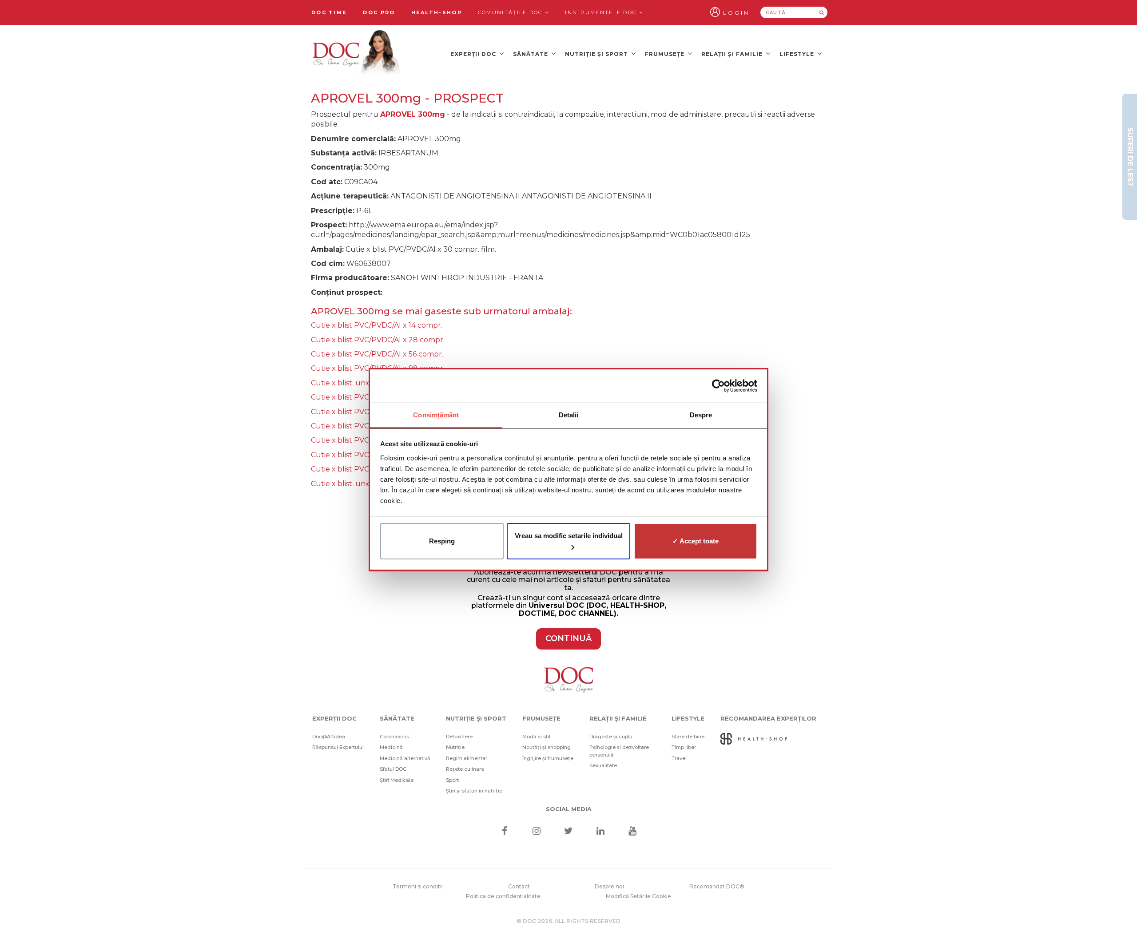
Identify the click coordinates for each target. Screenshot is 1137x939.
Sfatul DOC (393, 769)
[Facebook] (504, 832)
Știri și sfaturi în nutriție (474, 791)
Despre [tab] (701, 415)
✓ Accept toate (695, 541)
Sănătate (531, 54)
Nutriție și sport (597, 54)
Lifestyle (797, 54)
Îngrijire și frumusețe (547, 758)
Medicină (391, 747)
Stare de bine (688, 736)
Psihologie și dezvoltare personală (619, 751)
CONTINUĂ (568, 638)
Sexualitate (603, 765)
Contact (519, 886)
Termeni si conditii (418, 886)
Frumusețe (665, 54)
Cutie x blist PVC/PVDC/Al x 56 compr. (377, 354)
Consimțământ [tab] (436, 415)
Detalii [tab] (569, 415)
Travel (679, 758)
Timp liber (684, 747)
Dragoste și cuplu (610, 736)
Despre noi (609, 886)
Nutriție (455, 747)
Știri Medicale (396, 780)
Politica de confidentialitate (503, 896)
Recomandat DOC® (716, 886)
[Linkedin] (601, 832)
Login (736, 12)
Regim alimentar (466, 758)
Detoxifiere (459, 736)
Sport (452, 780)
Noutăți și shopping (546, 747)
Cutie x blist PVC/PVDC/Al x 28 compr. (378, 340)
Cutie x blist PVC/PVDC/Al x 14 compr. (376, 325)
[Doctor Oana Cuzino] (356, 54)
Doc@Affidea (328, 736)
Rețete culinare (465, 769)
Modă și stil (536, 736)
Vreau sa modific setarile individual (569, 535)
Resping (442, 541)
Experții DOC (474, 54)
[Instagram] (536, 832)
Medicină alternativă (405, 758)
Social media (569, 808)
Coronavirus (394, 736)
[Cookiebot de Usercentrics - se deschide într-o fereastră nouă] (718, 385)
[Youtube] (633, 832)
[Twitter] (569, 832)
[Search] (821, 12)
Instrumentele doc (602, 12)
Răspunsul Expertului (338, 747)
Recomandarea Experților (768, 718)
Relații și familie (732, 54)
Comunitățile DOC (511, 12)
